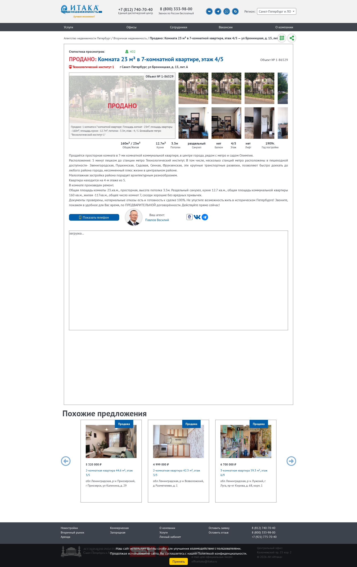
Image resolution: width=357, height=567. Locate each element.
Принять (179, 561)
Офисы (131, 27)
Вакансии (226, 27)
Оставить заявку (219, 528)
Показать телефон (96, 217)
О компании (284, 27)
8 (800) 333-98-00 (176, 8)
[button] (66, 461)
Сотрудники (178, 27)
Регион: (249, 11)
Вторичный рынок (72, 532)
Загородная (117, 532)
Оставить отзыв (218, 532)
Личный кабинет (170, 537)
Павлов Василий (157, 220)
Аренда (65, 537)
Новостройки (69, 528)
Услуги (68, 27)
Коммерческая (119, 528)
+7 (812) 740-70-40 (135, 9)
